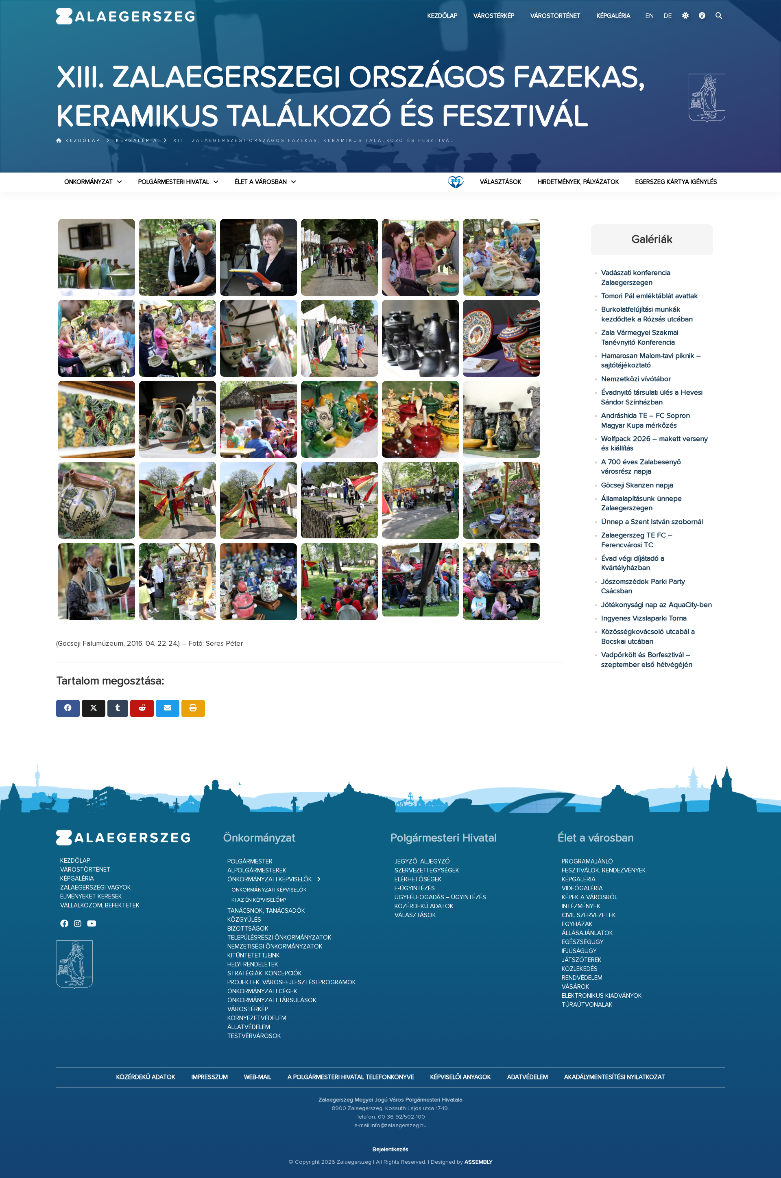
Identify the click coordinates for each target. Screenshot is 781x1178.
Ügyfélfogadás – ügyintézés (440, 897)
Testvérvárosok (254, 1036)
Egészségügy (583, 942)
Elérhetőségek (418, 879)
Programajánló (587, 862)
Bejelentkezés (390, 1149)
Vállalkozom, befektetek (100, 906)
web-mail (257, 1077)
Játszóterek (582, 960)
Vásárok (575, 987)
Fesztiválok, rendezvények (604, 871)
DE (668, 16)
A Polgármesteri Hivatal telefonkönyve (351, 1077)
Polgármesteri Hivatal (173, 182)
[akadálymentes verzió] (702, 16)
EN (650, 16)
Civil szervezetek (589, 915)
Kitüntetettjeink (253, 956)
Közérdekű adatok (424, 906)
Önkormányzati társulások (271, 1000)
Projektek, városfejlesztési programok (291, 982)
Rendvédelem (582, 978)
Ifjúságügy (579, 951)
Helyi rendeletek (252, 965)
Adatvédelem (527, 1077)
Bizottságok (247, 929)
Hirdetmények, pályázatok (578, 182)
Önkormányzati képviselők (269, 879)
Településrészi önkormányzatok (279, 938)
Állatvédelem (248, 1027)
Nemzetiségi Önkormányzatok (275, 947)
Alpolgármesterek (256, 871)
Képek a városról (589, 897)
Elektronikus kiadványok (602, 996)
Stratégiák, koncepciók (264, 973)
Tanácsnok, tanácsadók (266, 911)
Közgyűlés (244, 920)
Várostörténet (555, 16)
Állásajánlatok (587, 933)
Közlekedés (580, 969)
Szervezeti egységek (427, 871)
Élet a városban (261, 182)
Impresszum (210, 1077)
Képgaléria (613, 16)
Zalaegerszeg (125, 16)
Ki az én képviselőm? (258, 900)
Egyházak (577, 924)
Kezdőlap (442, 16)
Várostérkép (493, 16)
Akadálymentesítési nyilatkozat (614, 1077)
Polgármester (250, 862)
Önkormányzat (88, 182)
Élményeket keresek (91, 897)
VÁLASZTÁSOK (500, 182)
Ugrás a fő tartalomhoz (705, 4)
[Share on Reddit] (142, 708)
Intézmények (581, 906)
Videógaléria (582, 888)
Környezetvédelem (256, 1018)
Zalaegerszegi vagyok (95, 888)
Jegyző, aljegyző (422, 862)
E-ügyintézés (415, 888)
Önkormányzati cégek (262, 991)
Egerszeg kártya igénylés (676, 182)
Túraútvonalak (587, 1005)
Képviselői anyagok (460, 1077)
